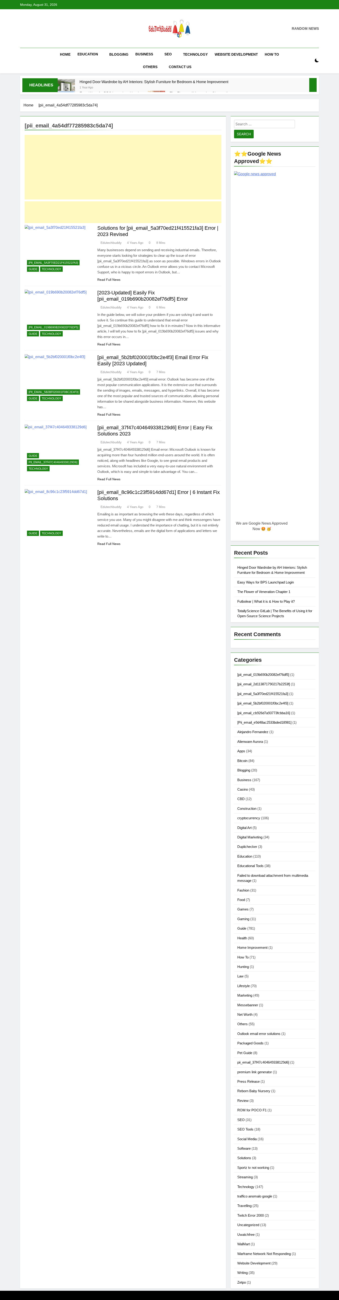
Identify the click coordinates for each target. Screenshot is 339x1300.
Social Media (247, 1139)
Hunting (243, 967)
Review (243, 1101)
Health (242, 938)
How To (272, 54)
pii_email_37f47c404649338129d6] (53, 462)
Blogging (118, 54)
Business (144, 54)
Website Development (236, 54)
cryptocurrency (248, 818)
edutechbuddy (111, 243)
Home (65, 54)
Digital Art (244, 828)
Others (150, 67)
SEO (168, 54)
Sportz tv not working (253, 1168)
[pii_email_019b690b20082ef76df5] (53, 327)
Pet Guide (244, 1053)
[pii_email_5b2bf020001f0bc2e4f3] (53, 392)
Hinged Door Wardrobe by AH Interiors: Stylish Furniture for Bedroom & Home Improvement (154, 82)
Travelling (244, 1206)
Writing (242, 1273)
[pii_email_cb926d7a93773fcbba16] (263, 713)
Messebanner (247, 1005)
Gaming (243, 919)
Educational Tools (250, 866)
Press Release (248, 1081)
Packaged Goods (250, 1043)
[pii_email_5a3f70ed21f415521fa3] (53, 262)
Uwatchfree (246, 1235)
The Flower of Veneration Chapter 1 (263, 592)
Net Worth (245, 1014)
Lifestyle (243, 986)
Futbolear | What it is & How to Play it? (266, 601)
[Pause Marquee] (313, 85)
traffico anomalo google (254, 1196)
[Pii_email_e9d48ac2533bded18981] (264, 722)
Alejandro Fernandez (252, 732)
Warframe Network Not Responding (264, 1254)
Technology (195, 54)
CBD (241, 799)
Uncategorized (248, 1225)
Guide (33, 269)
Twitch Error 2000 (250, 1215)
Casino (242, 789)
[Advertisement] (123, 167)
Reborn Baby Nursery (253, 1091)
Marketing (244, 995)
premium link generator (254, 1072)
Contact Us (180, 67)
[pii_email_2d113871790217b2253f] (263, 684)
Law (240, 976)
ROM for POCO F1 (252, 1110)
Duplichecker (247, 847)
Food (241, 900)
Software (244, 1148)
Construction (246, 808)
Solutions (244, 1158)
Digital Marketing (249, 837)
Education (87, 54)
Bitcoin (242, 761)
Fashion (243, 890)
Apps (241, 751)
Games (243, 909)
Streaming (245, 1177)
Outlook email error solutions (258, 1034)
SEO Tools (245, 1129)
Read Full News (108, 279)
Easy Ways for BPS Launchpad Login (265, 582)
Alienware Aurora (250, 742)
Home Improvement (252, 947)
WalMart (243, 1244)
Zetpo (241, 1282)
